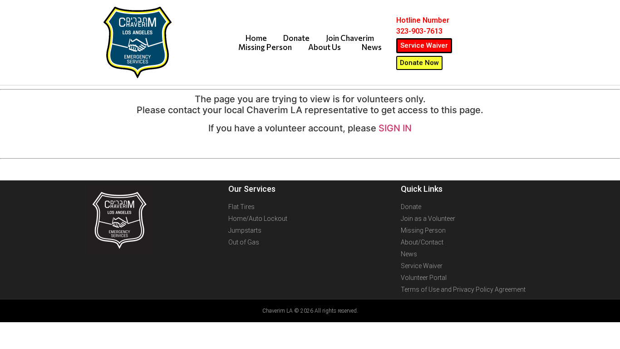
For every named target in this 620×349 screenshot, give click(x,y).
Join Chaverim (350, 38)
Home (256, 38)
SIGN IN (395, 128)
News (372, 47)
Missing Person (265, 47)
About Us (324, 47)
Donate (296, 38)
